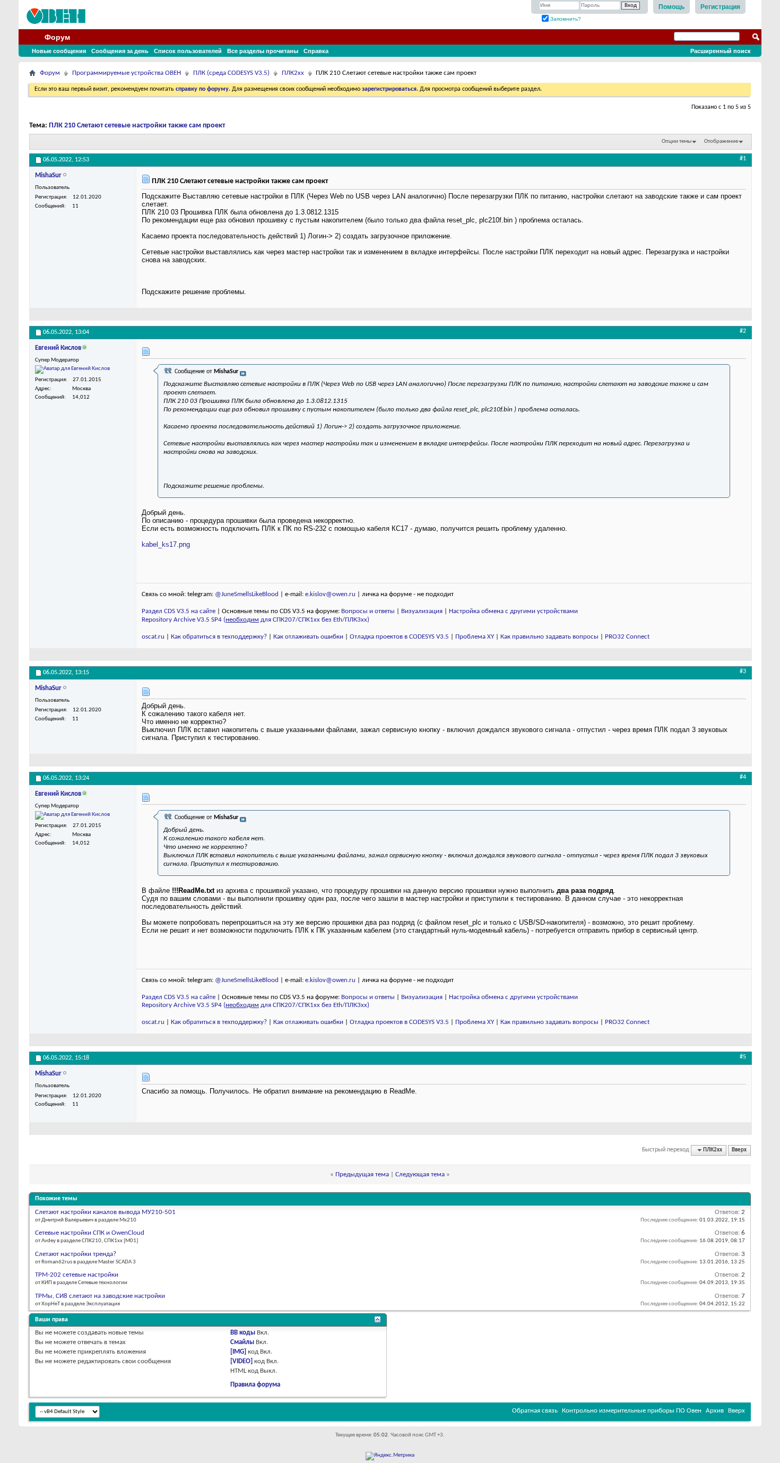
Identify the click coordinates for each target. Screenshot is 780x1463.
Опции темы (676, 141)
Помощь (671, 7)
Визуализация (422, 611)
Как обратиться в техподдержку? (219, 636)
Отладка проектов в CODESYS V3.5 (399, 636)
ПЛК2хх (293, 73)
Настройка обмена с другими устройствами (513, 611)
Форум (57, 37)
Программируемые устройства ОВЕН (126, 73)
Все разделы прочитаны (262, 51)
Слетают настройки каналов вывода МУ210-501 (105, 1212)
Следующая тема (420, 1174)
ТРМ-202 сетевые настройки (76, 1274)
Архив (715, 1410)
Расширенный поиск (720, 51)
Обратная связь (535, 1410)
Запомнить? (565, 19)
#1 (743, 159)
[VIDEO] (241, 1361)
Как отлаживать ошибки (308, 636)
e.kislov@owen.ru (330, 594)
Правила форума (255, 1384)
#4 (743, 777)
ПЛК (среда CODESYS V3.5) (231, 73)
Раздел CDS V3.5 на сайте (178, 611)
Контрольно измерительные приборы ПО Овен (631, 1410)
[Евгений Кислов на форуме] (72, 369)
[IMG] (238, 1351)
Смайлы (242, 1342)
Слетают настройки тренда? (75, 1254)
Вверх (739, 1150)
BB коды (242, 1332)
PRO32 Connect (627, 636)
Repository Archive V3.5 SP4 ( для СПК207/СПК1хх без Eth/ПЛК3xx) (255, 619)
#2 (743, 331)
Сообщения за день (120, 51)
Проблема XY (474, 636)
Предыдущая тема (362, 1174)
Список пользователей (188, 51)
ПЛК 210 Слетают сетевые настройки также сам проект (137, 126)
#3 (743, 671)
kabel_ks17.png (166, 544)
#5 (743, 1057)
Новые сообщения (59, 51)
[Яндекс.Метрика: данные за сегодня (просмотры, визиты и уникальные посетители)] (390, 1456)
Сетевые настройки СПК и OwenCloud (89, 1232)
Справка (316, 51)
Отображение (721, 141)
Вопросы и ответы (368, 611)
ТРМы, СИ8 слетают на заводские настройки (100, 1296)
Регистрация (720, 7)
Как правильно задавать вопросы (549, 636)
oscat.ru (153, 636)
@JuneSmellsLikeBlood (247, 594)
